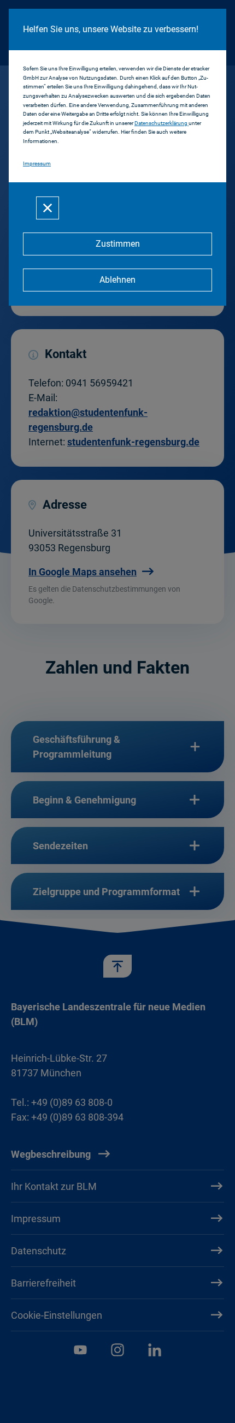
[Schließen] (47, 208)
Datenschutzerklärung (161, 123)
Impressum (37, 163)
